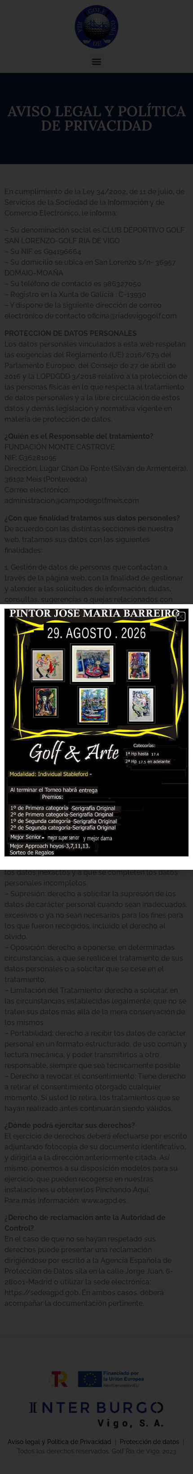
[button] (180, 616)
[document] (96, 737)
